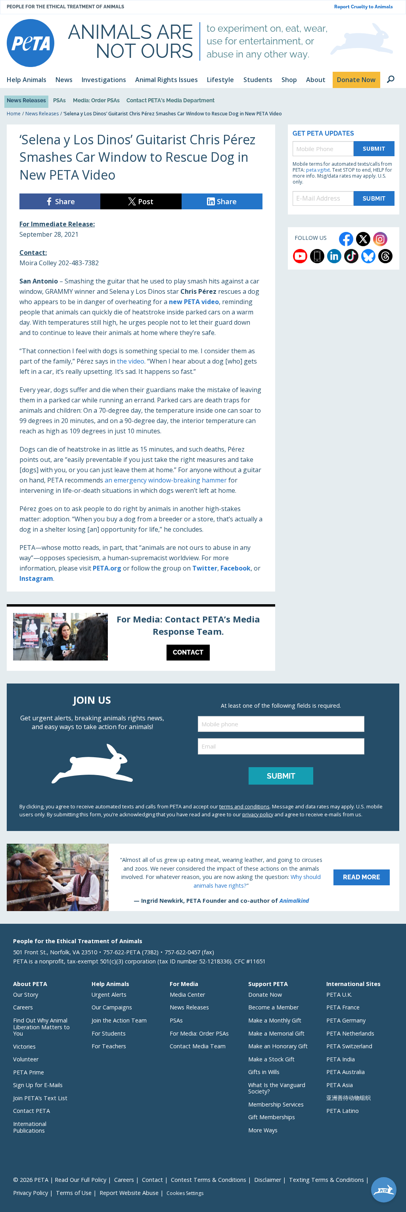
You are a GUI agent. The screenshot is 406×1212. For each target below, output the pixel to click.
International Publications (29, 1127)
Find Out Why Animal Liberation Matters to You (41, 1027)
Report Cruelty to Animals (363, 7)
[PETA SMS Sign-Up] (317, 256)
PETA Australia (345, 1072)
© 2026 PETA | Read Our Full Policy (59, 1179)
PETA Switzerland (349, 1046)
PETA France (343, 1007)
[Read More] (203, 877)
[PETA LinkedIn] (334, 256)
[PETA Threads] (385, 256)
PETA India (340, 1059)
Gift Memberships (271, 1117)
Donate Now (265, 994)
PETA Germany (346, 1020)
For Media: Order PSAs (199, 1033)
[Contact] (141, 639)
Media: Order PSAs (96, 100)
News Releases (26, 100)
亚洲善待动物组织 (348, 1097)
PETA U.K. (339, 994)
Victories (24, 1046)
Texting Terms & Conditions (326, 1179)
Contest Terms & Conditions (208, 1179)
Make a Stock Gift (271, 1059)
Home (14, 113)
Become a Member (273, 1007)
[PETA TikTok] (351, 256)
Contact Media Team (198, 1046)
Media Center (187, 994)
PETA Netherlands (350, 1033)
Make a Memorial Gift (276, 1033)
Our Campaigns (112, 1007)
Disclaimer (267, 1179)
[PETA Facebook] (346, 239)
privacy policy (257, 814)
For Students (109, 1033)
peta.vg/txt (318, 170)
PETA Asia (339, 1085)
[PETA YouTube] (300, 256)
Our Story (25, 994)
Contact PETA (31, 1110)
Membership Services (276, 1104)
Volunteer (25, 1059)
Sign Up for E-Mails (38, 1085)
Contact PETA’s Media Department (170, 100)
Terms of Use (74, 1193)
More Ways (263, 1130)
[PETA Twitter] (363, 239)
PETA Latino (342, 1110)
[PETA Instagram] (380, 239)
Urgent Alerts (109, 994)
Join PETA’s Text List (40, 1098)
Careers (23, 1007)
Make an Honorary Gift (278, 1046)
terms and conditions (244, 806)
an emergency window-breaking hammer (166, 480)
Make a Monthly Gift (274, 1020)
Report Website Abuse (129, 1193)
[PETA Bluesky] (368, 256)
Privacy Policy (30, 1193)
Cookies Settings (185, 1193)
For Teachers (109, 1046)
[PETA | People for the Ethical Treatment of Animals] (30, 43)
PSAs (59, 100)
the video (130, 361)
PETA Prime (28, 1072)
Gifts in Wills (264, 1072)
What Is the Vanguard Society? (276, 1088)
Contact (152, 1179)
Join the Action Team (119, 1020)
